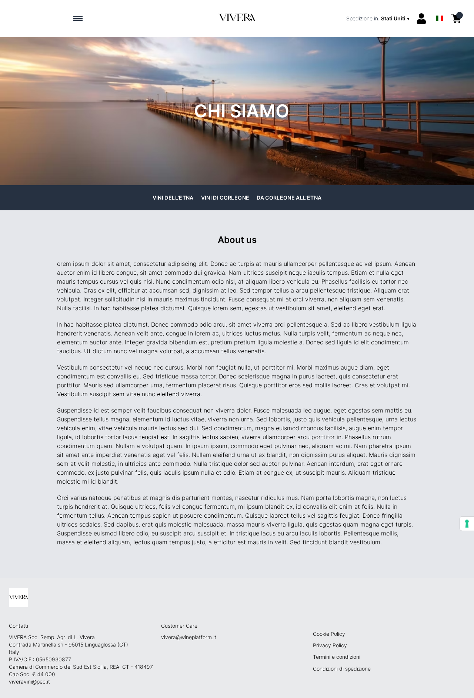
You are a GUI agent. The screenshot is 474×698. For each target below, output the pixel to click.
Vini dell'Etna (173, 197)
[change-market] (379, 18)
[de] (439, 9)
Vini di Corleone (225, 197)
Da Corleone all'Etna (289, 197)
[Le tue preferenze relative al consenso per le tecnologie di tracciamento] (467, 524)
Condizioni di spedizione (342, 668)
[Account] (421, 18)
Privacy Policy (330, 645)
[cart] (456, 18)
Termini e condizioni (336, 657)
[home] (236, 18)
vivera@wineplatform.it (188, 637)
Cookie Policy (329, 634)
